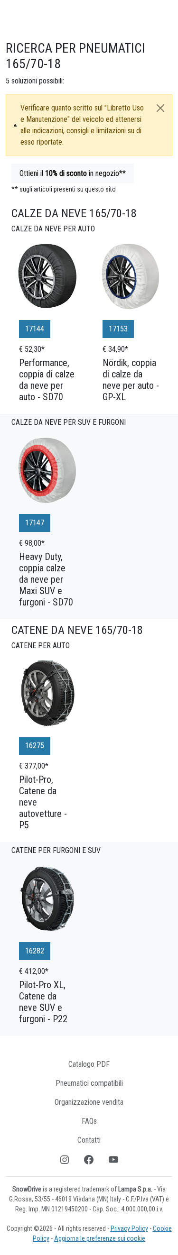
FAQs (89, 1121)
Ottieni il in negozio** (72, 173)
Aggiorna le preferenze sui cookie (99, 1238)
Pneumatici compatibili (89, 1083)
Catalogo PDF (89, 1064)
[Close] (160, 108)
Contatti (89, 1140)
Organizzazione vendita (89, 1102)
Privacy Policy (129, 1228)
